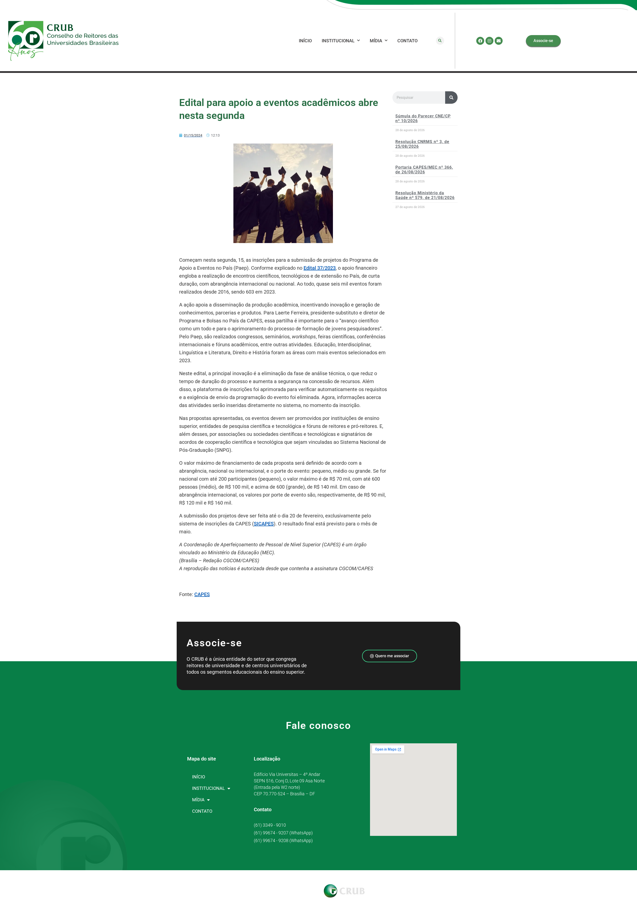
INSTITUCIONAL (338, 40)
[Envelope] (499, 41)
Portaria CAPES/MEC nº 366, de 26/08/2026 (424, 169)
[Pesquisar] (451, 97)
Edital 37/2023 (320, 268)
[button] (440, 41)
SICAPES (264, 524)
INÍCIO (305, 40)
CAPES (202, 594)
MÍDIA (376, 40)
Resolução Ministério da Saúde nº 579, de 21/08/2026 (425, 195)
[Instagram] (489, 41)
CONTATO (407, 40)
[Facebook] (480, 41)
